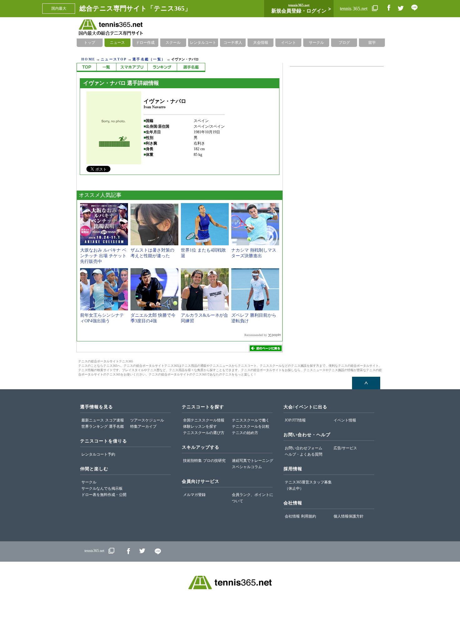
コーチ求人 (232, 42)
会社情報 (292, 516)
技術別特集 (192, 460)
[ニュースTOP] (86, 67)
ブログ (344, 42)
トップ (89, 42)
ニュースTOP (114, 59)
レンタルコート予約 (98, 454)
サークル (316, 42)
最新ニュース (92, 420)
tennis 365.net (354, 8)
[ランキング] (162, 67)
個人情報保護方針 (349, 516)
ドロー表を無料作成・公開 (103, 495)
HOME (88, 59)
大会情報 (260, 42)
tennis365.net (94, 551)
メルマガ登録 (194, 495)
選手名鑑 (116, 426)
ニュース (117, 42)
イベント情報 (345, 420)
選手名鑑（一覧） (149, 59)
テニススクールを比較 (250, 426)
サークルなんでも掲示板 (102, 488)
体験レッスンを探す (200, 426)
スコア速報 (114, 420)
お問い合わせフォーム (303, 448)
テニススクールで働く (250, 420)
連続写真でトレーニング (252, 460)
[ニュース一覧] (106, 67)
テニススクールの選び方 (203, 433)
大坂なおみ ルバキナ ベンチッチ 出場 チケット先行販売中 (103, 256)
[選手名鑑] (191, 67)
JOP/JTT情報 (295, 420)
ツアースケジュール (147, 420)
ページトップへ (366, 383)
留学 (372, 42)
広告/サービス (345, 448)
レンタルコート (203, 42)
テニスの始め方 (245, 433)
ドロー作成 (145, 42)
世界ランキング (94, 426)
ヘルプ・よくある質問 (303, 454)
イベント (288, 42)
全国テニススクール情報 (203, 420)
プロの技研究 (214, 460)
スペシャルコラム (247, 467)
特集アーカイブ (143, 426)
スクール (173, 42)
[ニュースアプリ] (131, 67)
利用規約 (308, 516)
